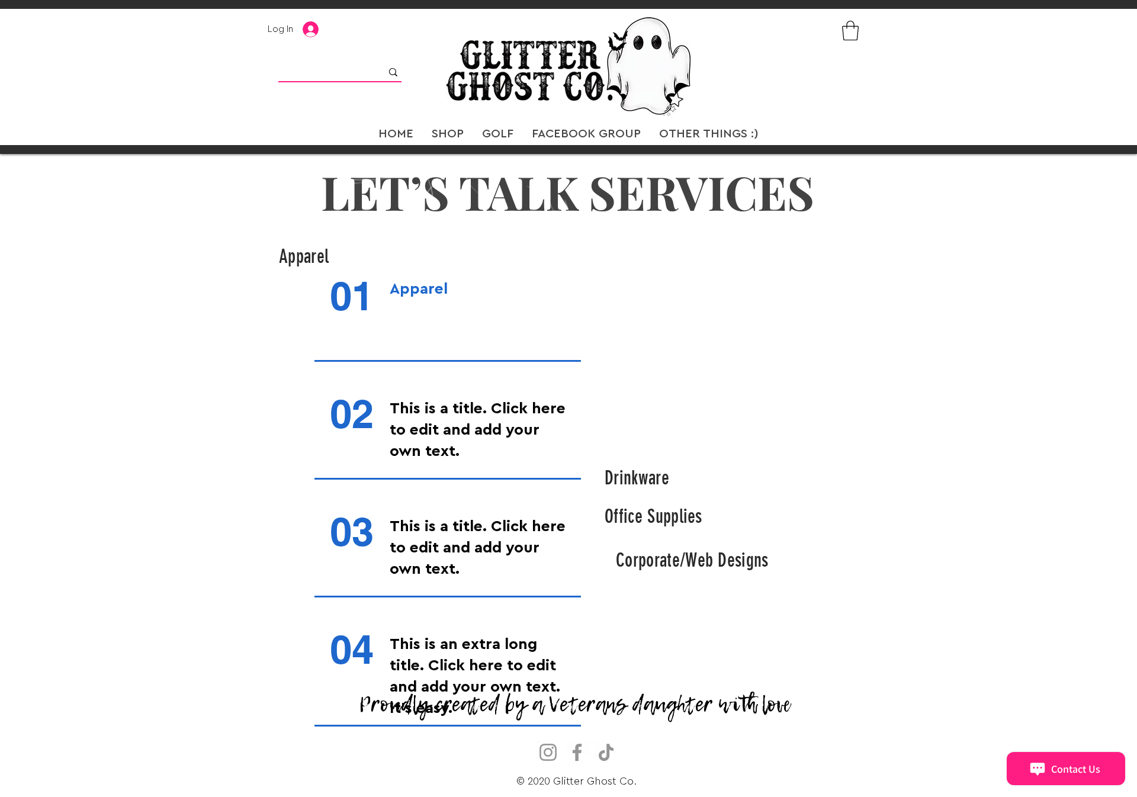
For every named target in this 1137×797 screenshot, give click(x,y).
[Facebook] (577, 752)
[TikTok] (606, 752)
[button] (850, 30)
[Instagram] (548, 752)
